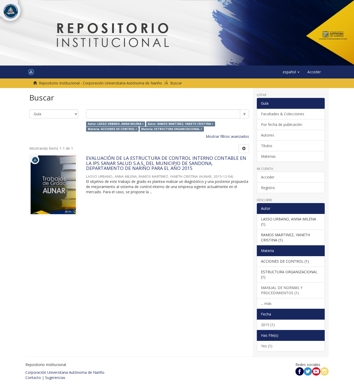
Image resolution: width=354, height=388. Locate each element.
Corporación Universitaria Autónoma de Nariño (64, 372)
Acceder (267, 177)
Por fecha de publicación (281, 124)
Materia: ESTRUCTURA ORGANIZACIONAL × (171, 129)
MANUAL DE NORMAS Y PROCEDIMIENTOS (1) (281, 290)
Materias (268, 156)
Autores (267, 135)
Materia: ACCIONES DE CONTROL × (112, 129)
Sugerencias (55, 377)
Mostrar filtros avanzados (227, 136)
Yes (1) (266, 345)
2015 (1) (268, 324)
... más (266, 303)
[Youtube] (316, 371)
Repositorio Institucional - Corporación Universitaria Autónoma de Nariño (100, 83)
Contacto (33, 377)
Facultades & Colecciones (282, 113)
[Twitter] (308, 371)
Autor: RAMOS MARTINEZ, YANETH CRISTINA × (180, 124)
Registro (268, 187)
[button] (291, 72)
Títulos (266, 145)
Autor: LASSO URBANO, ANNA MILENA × (116, 124)
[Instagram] (324, 371)
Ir (244, 113)
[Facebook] (299, 371)
